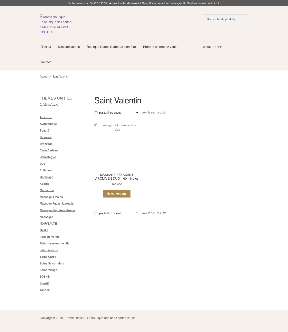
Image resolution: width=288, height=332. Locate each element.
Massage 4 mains (51, 197)
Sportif (44, 283)
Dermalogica (48, 157)
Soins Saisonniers (52, 263)
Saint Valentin (49, 250)
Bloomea (46, 137)
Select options (117, 193)
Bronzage (46, 144)
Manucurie (47, 190)
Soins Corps (48, 257)
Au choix (46, 117)
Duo (42, 164)
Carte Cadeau (49, 150)
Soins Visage (48, 270)
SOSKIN (45, 276)
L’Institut (45, 46)
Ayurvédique (48, 124)
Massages (46, 217)
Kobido (45, 184)
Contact (45, 62)
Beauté (44, 130)
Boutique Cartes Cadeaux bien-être (111, 46)
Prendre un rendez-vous (160, 46)
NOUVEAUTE (48, 223)
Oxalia (44, 230)
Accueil (44, 76)
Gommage (46, 177)
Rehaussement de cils (54, 243)
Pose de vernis (50, 237)
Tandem (45, 290)
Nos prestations (69, 46)
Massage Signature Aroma (57, 210)
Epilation (46, 170)
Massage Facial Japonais (57, 203)
